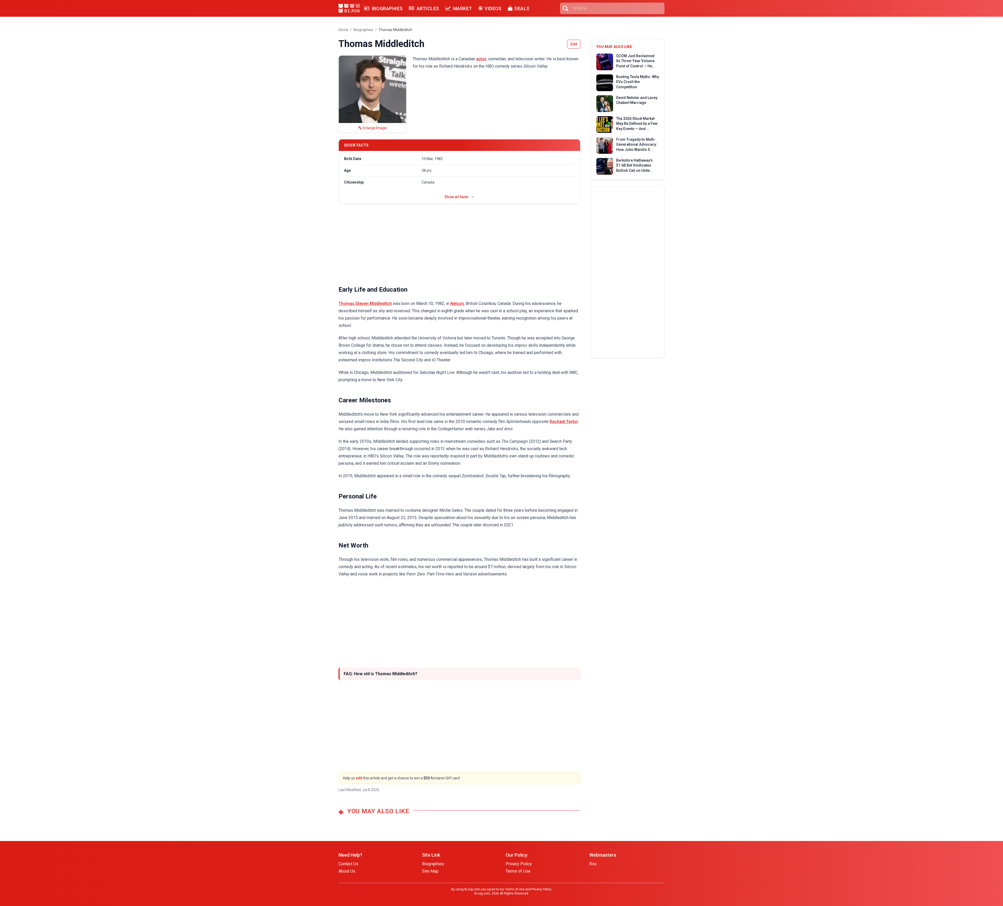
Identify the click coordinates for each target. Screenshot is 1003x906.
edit (359, 778)
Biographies (387, 8)
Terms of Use (518, 871)
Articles (428, 8)
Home (343, 30)
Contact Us (348, 863)
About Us (347, 871)
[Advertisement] (459, 244)
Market (462, 8)
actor (481, 58)
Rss (593, 863)
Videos (493, 8)
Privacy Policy (519, 863)
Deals (522, 8)
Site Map (430, 871)
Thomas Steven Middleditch (365, 303)
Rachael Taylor (564, 421)
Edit (573, 44)
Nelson (457, 303)
